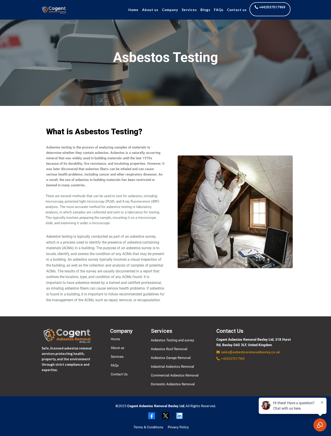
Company (170, 10)
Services (189, 10)
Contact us (237, 10)
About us (150, 10)
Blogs (205, 10)
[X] (165, 416)
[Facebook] (152, 416)
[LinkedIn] (179, 416)
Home (133, 10)
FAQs (218, 10)
